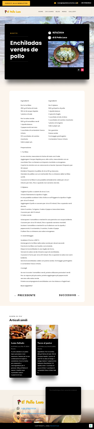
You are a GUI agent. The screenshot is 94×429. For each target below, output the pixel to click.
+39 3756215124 (86, 3)
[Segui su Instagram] (82, 69)
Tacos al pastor (45, 343)
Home (40, 11)
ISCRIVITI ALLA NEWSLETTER (16, 3)
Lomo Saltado (17, 343)
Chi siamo (49, 11)
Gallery (72, 11)
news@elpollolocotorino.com (67, 3)
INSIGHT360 (54, 426)
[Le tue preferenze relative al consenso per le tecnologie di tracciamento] (91, 426)
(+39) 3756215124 (28, 408)
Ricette (14, 33)
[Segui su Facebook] (78, 69)
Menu (64, 11)
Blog (58, 11)
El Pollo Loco (61, 37)
